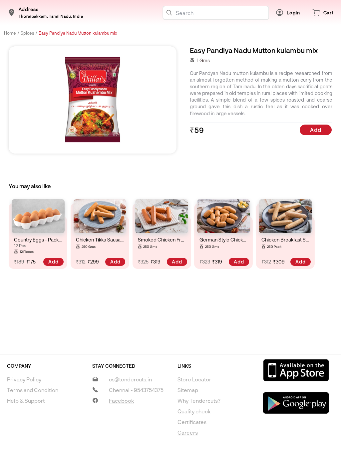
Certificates (191, 422)
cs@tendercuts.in (130, 379)
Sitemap (187, 390)
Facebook (121, 400)
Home (10, 33)
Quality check (193, 411)
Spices (27, 33)
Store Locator (194, 379)
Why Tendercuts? (198, 400)
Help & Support (26, 400)
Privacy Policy (24, 379)
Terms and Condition (32, 390)
